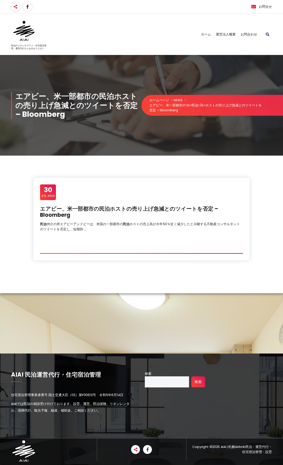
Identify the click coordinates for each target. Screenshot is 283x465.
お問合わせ (249, 34)
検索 (148, 373)
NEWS (178, 100)
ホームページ (159, 100)
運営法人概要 (226, 34)
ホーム (206, 34)
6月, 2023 (48, 192)
